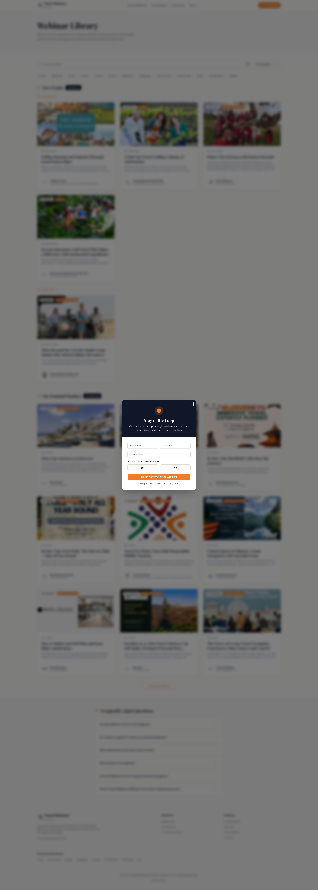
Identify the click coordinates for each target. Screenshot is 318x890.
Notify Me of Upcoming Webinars (159, 476)
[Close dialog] (191, 404)
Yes (143, 467)
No (175, 467)
